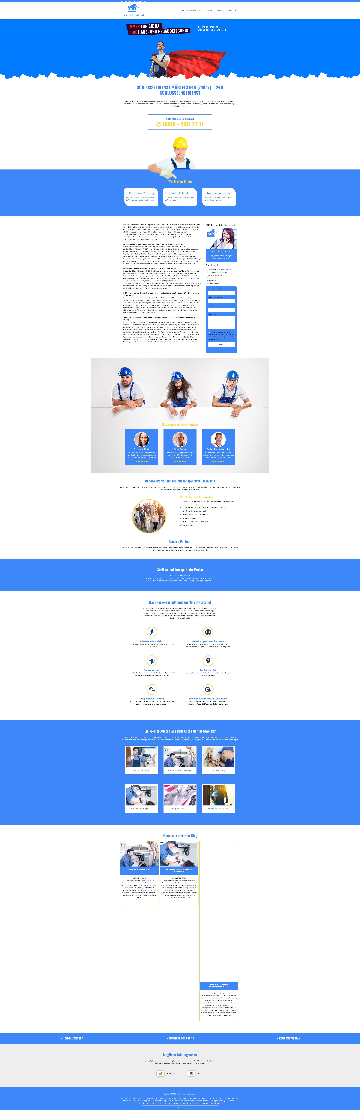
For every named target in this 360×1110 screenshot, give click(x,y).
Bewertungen (191, 10)
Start (182, 10)
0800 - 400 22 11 (140, 1)
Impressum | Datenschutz (178, 1108)
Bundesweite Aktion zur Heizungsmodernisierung (218, 985)
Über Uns (210, 10)
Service (229, 10)
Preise (201, 10)
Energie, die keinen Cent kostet (139, 869)
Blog (187, 1108)
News (236, 10)
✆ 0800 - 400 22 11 (180, 123)
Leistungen (220, 10)
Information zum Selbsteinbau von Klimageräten (179, 870)
